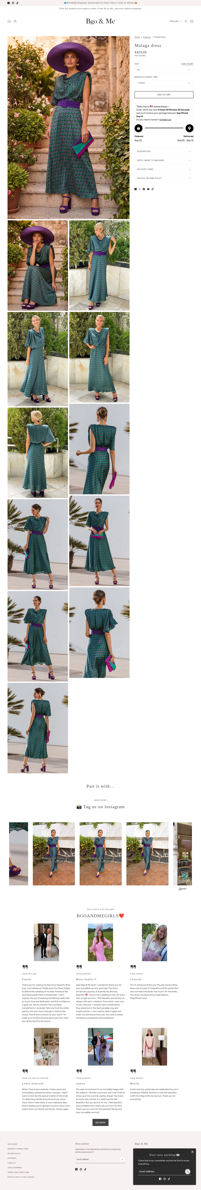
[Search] (15, 21)
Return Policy (14, 1153)
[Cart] (191, 21)
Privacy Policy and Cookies (21, 1177)
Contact (12, 1163)
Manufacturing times (18, 1149)
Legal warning (15, 1168)
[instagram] (13, 3)
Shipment (12, 1158)
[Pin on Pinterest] (144, 189)
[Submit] (187, 1171)
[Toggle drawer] (9, 21)
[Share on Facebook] (135, 189)
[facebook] (8, 3)
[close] (192, 1151)
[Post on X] (139, 189)
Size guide (12, 1144)
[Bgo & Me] (100, 21)
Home (137, 37)
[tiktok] (17, 3)
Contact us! (165, 119)
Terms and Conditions (18, 1172)
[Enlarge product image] (69, 127)
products (147, 37)
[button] (152, 189)
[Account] (185, 21)
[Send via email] (148, 189)
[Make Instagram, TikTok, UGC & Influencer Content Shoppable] (183, 889)
